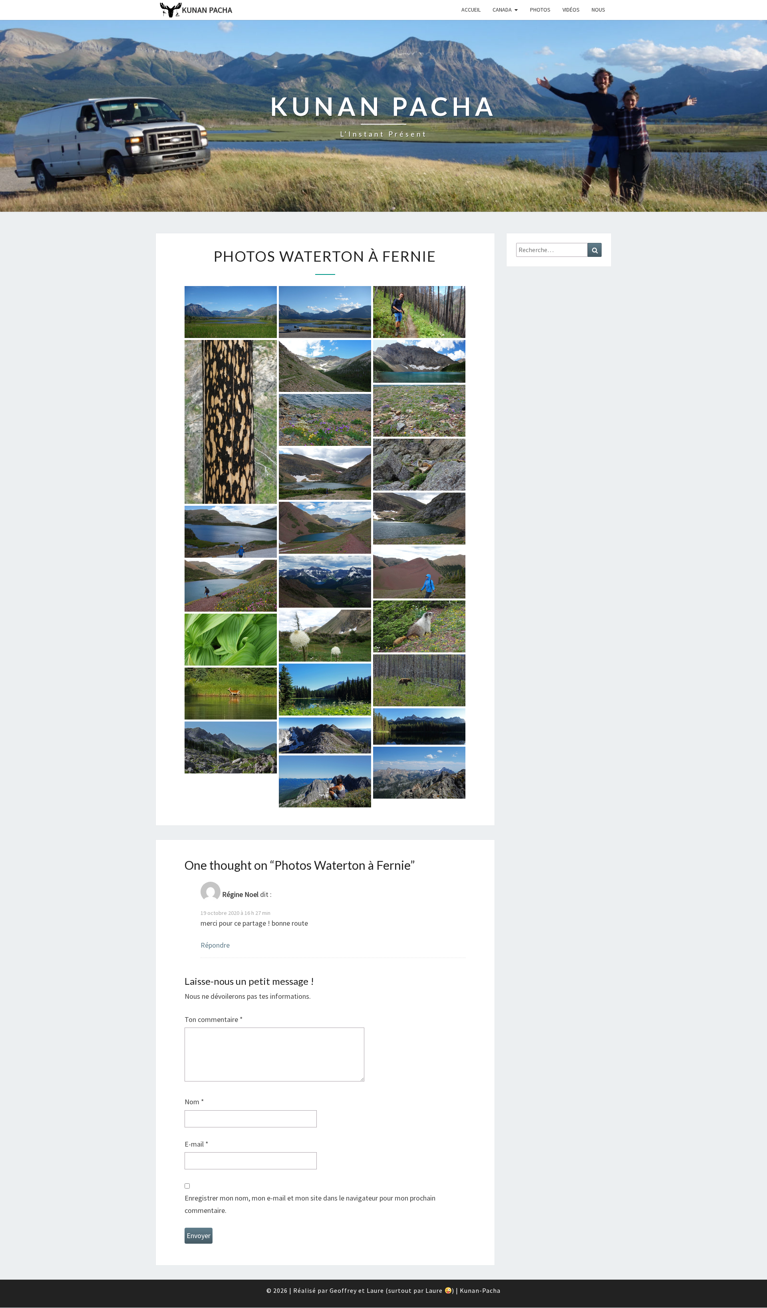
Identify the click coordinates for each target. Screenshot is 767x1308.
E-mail (197, 1144)
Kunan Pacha (207, 10)
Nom (194, 1101)
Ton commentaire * (214, 1019)
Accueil (471, 9)
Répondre (215, 945)
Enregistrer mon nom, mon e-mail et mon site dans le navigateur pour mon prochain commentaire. (310, 1204)
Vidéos (571, 9)
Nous (598, 9)
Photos (540, 9)
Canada (502, 9)
